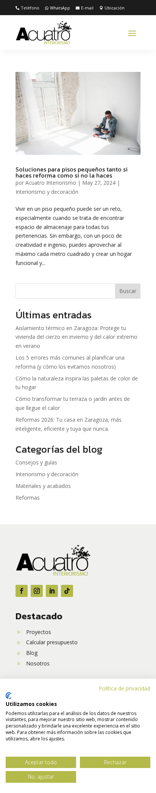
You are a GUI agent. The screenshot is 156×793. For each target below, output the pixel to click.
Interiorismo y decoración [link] (47, 191)
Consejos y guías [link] (36, 462)
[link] (27, 8)
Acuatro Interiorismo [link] (50, 182)
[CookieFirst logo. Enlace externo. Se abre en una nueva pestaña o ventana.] (8, 695)
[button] (132, 33)
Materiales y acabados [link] (43, 485)
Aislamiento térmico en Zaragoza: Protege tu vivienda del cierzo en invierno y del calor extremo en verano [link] (76, 337)
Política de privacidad (124, 688)
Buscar (127, 290)
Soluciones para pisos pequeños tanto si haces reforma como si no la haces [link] (72, 172)
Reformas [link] (28, 497)
